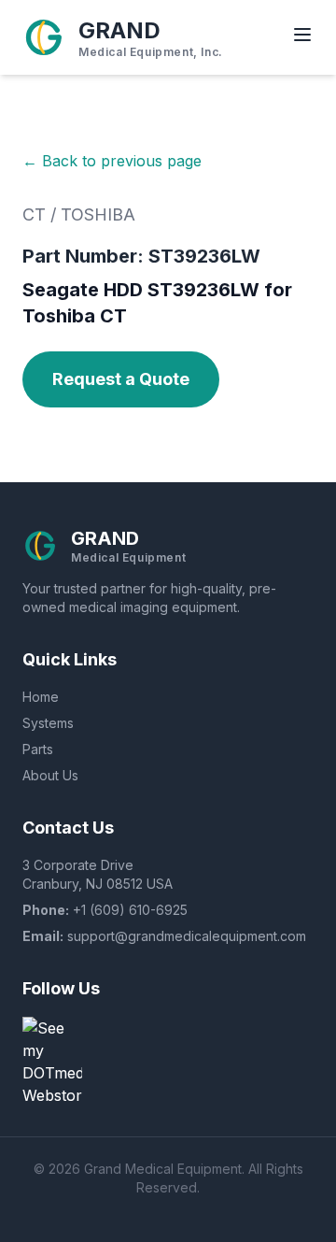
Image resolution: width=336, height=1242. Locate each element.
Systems (48, 723)
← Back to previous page (112, 160)
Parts (37, 749)
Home (40, 697)
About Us (50, 775)
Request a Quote (120, 379)
